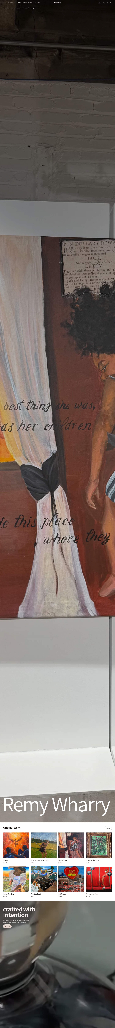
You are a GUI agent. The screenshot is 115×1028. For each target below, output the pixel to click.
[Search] (104, 2)
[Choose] (26, 855)
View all (108, 828)
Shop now (7, 926)
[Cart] (110, 2)
